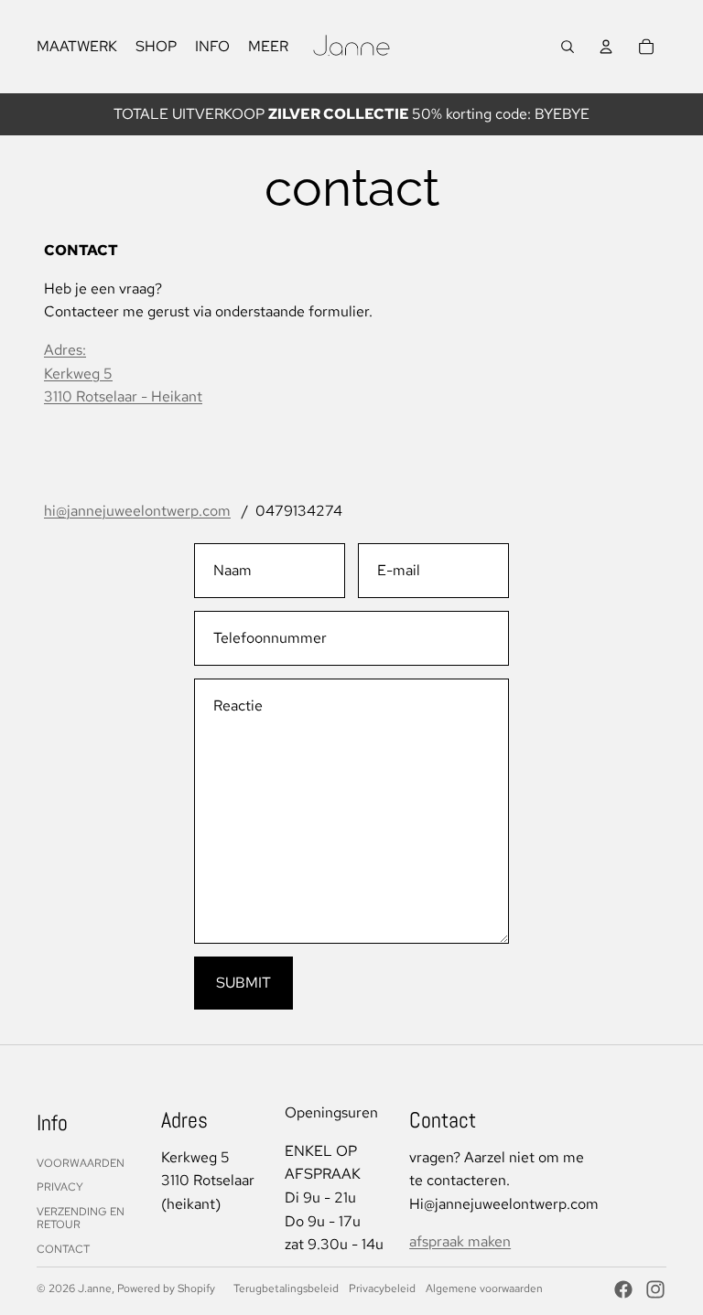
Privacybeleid (382, 1288)
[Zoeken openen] (567, 47)
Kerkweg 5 (78, 373)
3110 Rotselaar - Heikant (123, 396)
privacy (60, 1187)
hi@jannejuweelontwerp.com (137, 510)
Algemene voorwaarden (484, 1288)
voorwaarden (80, 1163)
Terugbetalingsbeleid (286, 1288)
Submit (243, 982)
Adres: (65, 349)
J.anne (95, 1288)
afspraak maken (460, 1241)
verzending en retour (80, 1218)
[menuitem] (268, 47)
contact (63, 1249)
